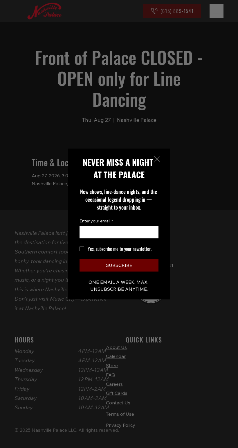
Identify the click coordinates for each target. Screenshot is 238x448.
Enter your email (96, 221)
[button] (157, 159)
